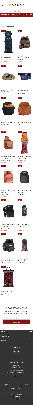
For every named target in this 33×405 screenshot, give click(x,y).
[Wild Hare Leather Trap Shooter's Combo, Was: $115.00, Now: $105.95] (24, 142)
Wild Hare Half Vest (7, 90)
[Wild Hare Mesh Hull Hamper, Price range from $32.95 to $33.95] (8, 277)
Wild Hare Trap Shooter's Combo (6, 57)
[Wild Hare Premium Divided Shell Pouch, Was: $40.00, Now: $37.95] (24, 42)
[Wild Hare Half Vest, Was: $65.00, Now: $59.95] (8, 76)
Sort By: (4, 26)
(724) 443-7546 (17, 376)
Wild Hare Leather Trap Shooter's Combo (24, 157)
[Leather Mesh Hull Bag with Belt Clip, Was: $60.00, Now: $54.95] (24, 245)
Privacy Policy (16, 399)
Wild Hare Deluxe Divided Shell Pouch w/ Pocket (8, 260)
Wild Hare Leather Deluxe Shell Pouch (8, 191)
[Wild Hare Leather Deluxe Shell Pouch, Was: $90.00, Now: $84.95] (8, 177)
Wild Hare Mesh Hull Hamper (7, 292)
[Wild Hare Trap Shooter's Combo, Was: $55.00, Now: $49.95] (8, 42)
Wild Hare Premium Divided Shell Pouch (23, 57)
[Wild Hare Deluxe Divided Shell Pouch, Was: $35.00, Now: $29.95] (24, 177)
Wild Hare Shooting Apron (23, 91)
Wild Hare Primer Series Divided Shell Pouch (8, 226)
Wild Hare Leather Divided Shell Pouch (8, 157)
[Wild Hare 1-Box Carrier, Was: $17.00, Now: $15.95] (8, 108)
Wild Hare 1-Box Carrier (8, 122)
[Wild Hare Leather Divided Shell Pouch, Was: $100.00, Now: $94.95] (8, 142)
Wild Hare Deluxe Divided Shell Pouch (24, 191)
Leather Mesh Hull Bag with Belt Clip (23, 260)
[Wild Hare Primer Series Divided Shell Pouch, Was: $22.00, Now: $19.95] (8, 211)
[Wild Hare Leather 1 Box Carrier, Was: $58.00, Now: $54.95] (24, 108)
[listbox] (15, 26)
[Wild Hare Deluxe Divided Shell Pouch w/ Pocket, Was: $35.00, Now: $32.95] (8, 245)
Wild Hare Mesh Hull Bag (24, 225)
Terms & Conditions (16, 396)
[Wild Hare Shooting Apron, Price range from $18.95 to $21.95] (24, 76)
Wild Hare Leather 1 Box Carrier (24, 123)
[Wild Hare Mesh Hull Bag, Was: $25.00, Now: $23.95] (24, 211)
